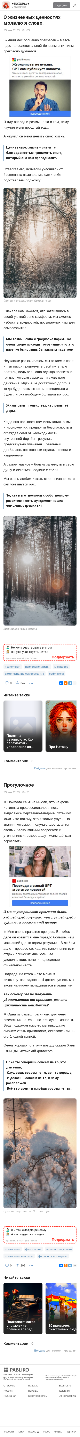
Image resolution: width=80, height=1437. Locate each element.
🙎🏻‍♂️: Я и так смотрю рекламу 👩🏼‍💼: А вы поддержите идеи (26, 1232)
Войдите (40, 768)
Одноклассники (68, 1395)
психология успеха (59, 1249)
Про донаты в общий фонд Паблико (21, 658)
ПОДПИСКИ (71, 1432)
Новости (8, 1390)
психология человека (19, 1256)
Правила (33, 1385)
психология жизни (37, 666)
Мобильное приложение (59, 1370)
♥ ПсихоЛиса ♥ (20, 4)
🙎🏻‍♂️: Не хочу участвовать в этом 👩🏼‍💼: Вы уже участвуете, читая (29, 650)
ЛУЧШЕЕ (58, 1432)
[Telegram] (70, 683)
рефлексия (56, 673)
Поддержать (61, 5)
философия (33, 1249)
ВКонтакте (65, 1385)
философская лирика (52, 1256)
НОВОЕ (46, 1432)
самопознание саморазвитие (24, 673)
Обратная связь (37, 1395)
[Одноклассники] (65, 683)
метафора (61, 666)
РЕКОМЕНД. (33, 1432)
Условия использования (54, 1379)
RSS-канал (9, 1395)
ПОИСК (21, 1432)
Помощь (33, 1390)
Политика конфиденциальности (57, 1377)
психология (12, 666)
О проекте (9, 1385)
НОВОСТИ (9, 1432)
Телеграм (64, 1390)
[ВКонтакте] (61, 683)
